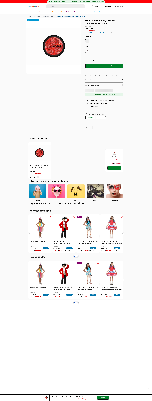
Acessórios (37, 16)
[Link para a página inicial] (30, 16)
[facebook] (86, 129)
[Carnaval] (34, 11)
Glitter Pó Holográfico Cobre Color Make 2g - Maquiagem (88, 169)
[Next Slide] (122, 243)
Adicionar (67, 182)
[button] (87, 51)
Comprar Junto (114, 172)
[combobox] (66, 6)
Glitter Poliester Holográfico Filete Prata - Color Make (66, 169)
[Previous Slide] (29, 243)
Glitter (52, 16)
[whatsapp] (91, 129)
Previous (52, 165)
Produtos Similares (33, 20)
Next (102, 165)
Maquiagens (45, 16)
